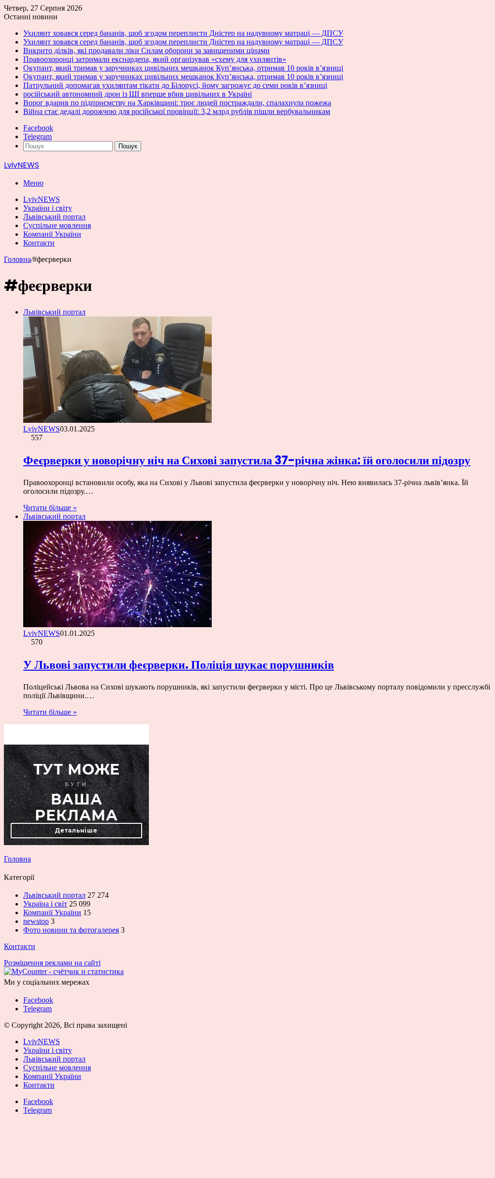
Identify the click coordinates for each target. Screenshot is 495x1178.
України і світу (47, 208)
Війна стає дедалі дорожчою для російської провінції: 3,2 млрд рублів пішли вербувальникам (176, 111)
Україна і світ (45, 904)
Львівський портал (54, 217)
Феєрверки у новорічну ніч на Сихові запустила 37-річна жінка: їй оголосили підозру (246, 460)
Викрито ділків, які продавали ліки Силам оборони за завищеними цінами (146, 50)
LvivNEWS (41, 199)
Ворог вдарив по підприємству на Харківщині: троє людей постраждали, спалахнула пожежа (177, 103)
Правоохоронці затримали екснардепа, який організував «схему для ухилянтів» (154, 59)
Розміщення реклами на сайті (52, 963)
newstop (36, 921)
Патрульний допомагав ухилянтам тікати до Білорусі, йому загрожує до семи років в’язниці (175, 85)
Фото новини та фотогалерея (71, 930)
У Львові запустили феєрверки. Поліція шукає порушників (178, 665)
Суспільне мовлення (57, 225)
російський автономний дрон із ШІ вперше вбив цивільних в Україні (137, 94)
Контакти (39, 243)
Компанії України (52, 234)
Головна (17, 259)
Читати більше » (50, 507)
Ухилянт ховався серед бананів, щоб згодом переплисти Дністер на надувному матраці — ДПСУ (183, 33)
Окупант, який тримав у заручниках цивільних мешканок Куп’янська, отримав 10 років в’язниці (183, 68)
